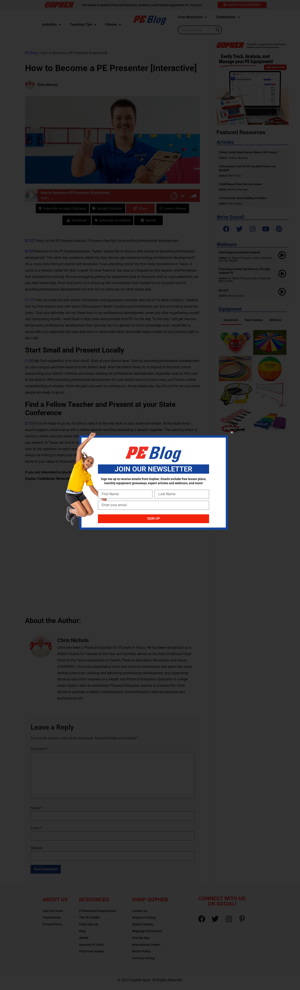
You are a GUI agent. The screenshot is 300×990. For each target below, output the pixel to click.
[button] (231, 432)
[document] (150, 495)
